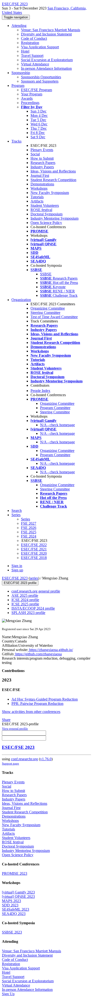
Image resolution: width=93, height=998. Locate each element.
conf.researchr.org (24, 759)
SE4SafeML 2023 (15, 909)
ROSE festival (41, 210)
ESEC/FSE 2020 (34, 553)
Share (6, 720)
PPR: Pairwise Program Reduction (37, 704)
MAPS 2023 (11, 901)
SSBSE (46, 274)
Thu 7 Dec (39, 128)
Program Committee (55, 408)
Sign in (16, 566)
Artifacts (37, 201)
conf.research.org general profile (35, 591)
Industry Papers (42, 167)
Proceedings (30, 103)
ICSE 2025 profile (25, 604)
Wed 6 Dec (39, 124)
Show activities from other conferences (31, 712)
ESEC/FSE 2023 (15, 578)
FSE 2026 (28, 528)
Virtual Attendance (35, 64)
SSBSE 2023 (12, 932)
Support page (10, 763)
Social (35, 154)
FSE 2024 (28, 536)
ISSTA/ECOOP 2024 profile (33, 608)
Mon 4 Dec (39, 116)
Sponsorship (20, 73)
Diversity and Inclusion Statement (46, 34)
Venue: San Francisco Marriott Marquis (50, 30)
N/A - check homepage (57, 425)
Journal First (40, 175)
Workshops (39, 188)
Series (25, 519)
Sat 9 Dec (38, 137)
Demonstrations (42, 184)
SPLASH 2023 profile (28, 613)
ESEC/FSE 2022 (34, 545)
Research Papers (43, 163)
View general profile (15, 728)
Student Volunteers (45, 205)
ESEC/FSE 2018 (34, 558)
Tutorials (37, 197)
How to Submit (42, 158)
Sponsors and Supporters (39, 81)
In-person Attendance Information (46, 68)
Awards (27, 98)
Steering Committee (45, 313)
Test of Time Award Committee (54, 317)
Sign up (17, 570)
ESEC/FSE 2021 (34, 549)
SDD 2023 (10, 905)
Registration (30, 43)
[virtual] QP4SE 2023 (18, 896)
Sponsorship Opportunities (41, 77)
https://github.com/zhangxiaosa (38, 654)
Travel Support (32, 56)
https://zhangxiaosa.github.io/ (50, 650)
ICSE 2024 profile (25, 600)
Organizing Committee (48, 308)
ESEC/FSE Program (36, 90)
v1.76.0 (46, 759)
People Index (40, 391)
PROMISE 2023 (14, 873)
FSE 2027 (28, 523)
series (34, 578)
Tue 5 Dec (38, 120)
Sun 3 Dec (38, 111)
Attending (18, 26)
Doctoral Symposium (46, 214)
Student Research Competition (53, 180)
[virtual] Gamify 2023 (18, 892)
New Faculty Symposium (50, 193)
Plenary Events (42, 150)
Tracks (16, 141)
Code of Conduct (34, 38)
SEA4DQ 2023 (14, 914)
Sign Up (8, 994)
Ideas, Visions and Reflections (53, 171)
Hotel (25, 51)
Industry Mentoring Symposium (54, 218)
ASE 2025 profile (24, 595)
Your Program (31, 94)
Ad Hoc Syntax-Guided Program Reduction (44, 699)
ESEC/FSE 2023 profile (20, 583)
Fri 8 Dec (38, 133)
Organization (21, 300)
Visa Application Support (40, 47)
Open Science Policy (46, 223)
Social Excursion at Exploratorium (47, 60)
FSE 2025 (28, 532)
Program (17, 86)
